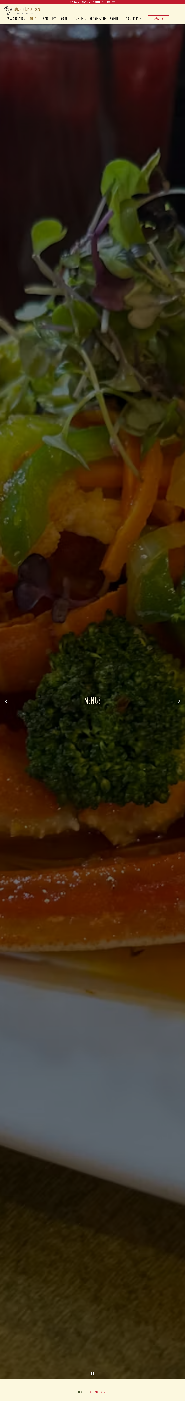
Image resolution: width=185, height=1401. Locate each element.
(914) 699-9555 (108, 2)
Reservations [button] (158, 18)
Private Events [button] (98, 18)
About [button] (64, 18)
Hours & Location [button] (15, 18)
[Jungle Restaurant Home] (23, 10)
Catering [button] (115, 18)
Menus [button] (32, 18)
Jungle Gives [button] (78, 18)
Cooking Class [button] (49, 18)
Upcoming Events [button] (134, 18)
